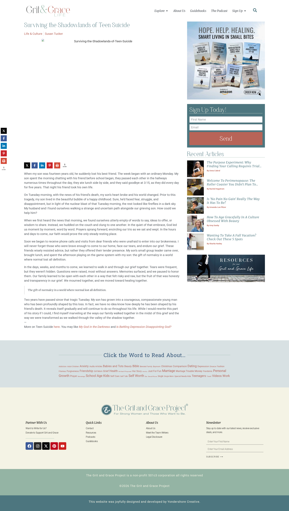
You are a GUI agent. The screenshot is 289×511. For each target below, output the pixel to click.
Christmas (166, 366)
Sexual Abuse (152, 376)
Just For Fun (154, 371)
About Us (150, 428)
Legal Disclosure (154, 436)
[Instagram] (37, 446)
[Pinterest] (54, 446)
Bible (135, 366)
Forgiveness (73, 371)
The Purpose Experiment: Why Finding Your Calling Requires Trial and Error (233, 166)
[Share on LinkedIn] (42, 165)
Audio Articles (95, 366)
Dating (192, 366)
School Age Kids (98, 376)
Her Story (137, 371)
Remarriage (81, 376)
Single (160, 376)
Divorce (213, 366)
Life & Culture (33, 34)
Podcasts (90, 436)
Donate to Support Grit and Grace (42, 432)
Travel (209, 376)
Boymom (156, 366)
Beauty (128, 366)
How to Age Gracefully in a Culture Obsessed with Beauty (233, 219)
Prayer (73, 376)
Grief (106, 371)
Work (226, 376)
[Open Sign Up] (245, 11)
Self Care (115, 376)
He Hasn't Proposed (124, 371)
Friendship (86, 371)
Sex (146, 376)
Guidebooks (92, 441)
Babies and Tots (113, 366)
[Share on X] (27, 165)
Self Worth (136, 376)
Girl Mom (98, 371)
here (57, 327)
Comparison (180, 366)
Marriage (168, 371)
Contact (90, 428)
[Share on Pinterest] (50, 165)
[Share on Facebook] (35, 165)
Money (198, 371)
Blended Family (146, 366)
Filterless (62, 371)
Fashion (220, 366)
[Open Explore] (166, 11)
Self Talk (124, 376)
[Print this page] (57, 165)
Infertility (144, 371)
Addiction (63, 366)
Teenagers (199, 376)
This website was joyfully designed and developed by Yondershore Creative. (144, 501)
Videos (217, 376)
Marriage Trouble (185, 371)
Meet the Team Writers (157, 432)
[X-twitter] (46, 446)
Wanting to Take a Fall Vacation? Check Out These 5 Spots (231, 237)
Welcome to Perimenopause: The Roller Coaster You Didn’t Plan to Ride (231, 184)
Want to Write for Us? (36, 428)
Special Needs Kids (182, 376)
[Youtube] (62, 446)
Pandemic (207, 371)
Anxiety (84, 366)
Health (113, 371)
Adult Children (73, 366)
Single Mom (169, 376)
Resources (91, 432)
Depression (203, 366)
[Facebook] (29, 446)
